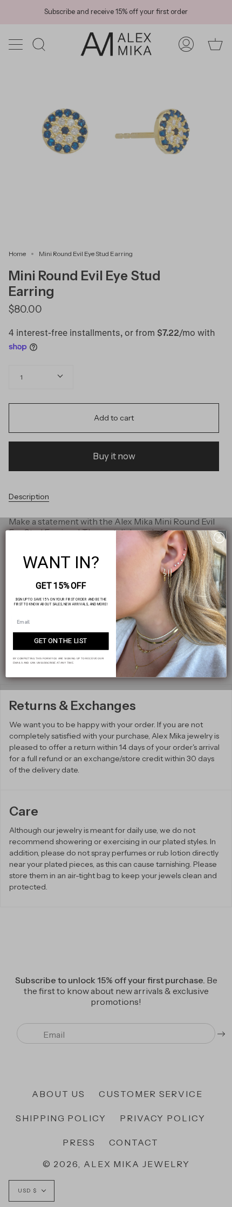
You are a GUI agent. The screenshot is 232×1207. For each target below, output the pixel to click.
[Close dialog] (219, 537)
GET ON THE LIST (60, 640)
